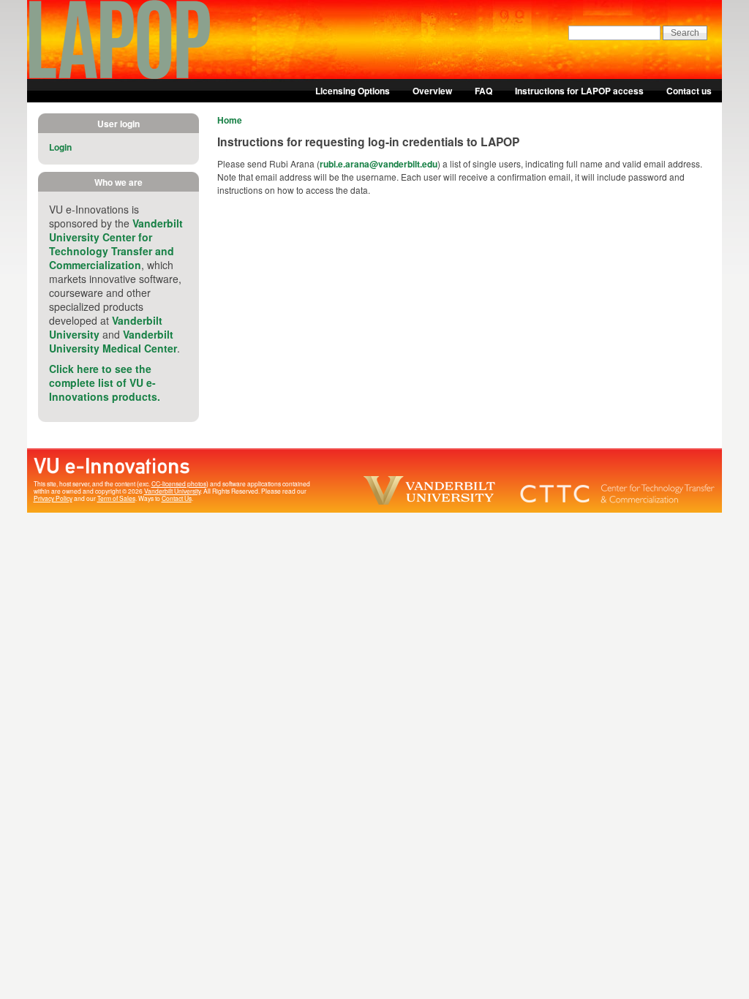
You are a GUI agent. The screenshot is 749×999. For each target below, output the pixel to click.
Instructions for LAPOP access (579, 90)
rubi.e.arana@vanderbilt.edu (378, 163)
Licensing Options (352, 90)
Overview (432, 90)
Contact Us (177, 498)
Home (229, 120)
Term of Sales (116, 498)
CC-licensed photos (178, 483)
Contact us (689, 90)
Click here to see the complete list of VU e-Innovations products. (104, 382)
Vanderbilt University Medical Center (113, 341)
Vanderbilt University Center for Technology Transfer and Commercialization (116, 244)
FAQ (483, 90)
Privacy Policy (53, 498)
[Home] (120, 75)
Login (60, 147)
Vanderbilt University (172, 490)
